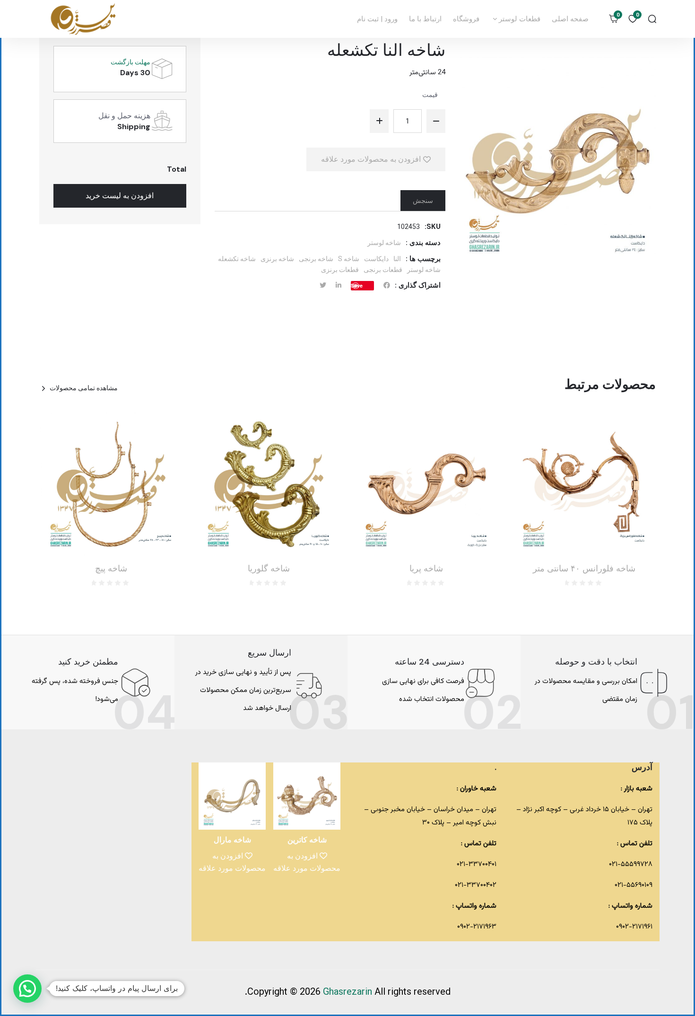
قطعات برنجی (383, 269)
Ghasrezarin (348, 992)
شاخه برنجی (316, 259)
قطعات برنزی (340, 269)
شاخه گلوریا (269, 568)
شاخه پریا (426, 568)
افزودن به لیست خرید (120, 196)
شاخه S (348, 259)
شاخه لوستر (384, 242)
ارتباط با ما (425, 19)
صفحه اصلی (570, 19)
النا (397, 259)
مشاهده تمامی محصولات (84, 388)
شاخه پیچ (111, 568)
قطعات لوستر (518, 19)
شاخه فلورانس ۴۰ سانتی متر (584, 568)
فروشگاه (466, 19)
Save (357, 285)
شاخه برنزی (277, 259)
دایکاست (376, 259)
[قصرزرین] (83, 19)
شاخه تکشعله (237, 259)
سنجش (423, 200)
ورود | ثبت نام (377, 19)
